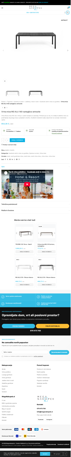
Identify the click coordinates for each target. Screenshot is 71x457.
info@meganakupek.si (45, 412)
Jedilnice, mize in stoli (31, 101)
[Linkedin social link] (12, 159)
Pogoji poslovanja (51, 444)
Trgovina (9, 101)
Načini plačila (41, 372)
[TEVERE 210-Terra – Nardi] (24, 233)
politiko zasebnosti (38, 356)
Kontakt (39, 386)
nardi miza (27, 156)
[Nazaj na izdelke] (5, 108)
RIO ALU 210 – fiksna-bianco (24, 277)
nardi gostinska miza (17, 156)
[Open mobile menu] (2, 8)
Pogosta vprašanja (42, 380)
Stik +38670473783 (32, 12)
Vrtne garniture (6, 377)
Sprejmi (45, 454)
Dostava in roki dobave (44, 369)
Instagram (49, 419)
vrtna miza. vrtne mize (48, 156)
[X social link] (7, 159)
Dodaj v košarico (17, 140)
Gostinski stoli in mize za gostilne (50, 101)
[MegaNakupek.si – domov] (45, 399)
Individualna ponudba (8, 406)
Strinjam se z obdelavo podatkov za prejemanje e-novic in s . (24, 356)
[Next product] (7, 108)
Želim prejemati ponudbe (59, 352)
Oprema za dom (19, 101)
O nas (3, 400)
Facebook (40, 419)
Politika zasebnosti (7, 414)
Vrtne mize (43, 153)
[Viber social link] (19, 159)
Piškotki (4, 417)
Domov (3, 101)
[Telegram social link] (17, 159)
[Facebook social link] (5, 159)
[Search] (68, 12)
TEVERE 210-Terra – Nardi (23, 244)
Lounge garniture (7, 375)
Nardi (3, 389)
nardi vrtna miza (36, 156)
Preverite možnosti (57, 133)
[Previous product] (2, 108)
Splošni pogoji (6, 411)
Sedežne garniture (7, 383)
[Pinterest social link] (10, 159)
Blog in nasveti (6, 409)
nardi (8, 156)
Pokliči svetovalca (53, 326)
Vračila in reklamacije (43, 377)
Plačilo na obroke (42, 375)
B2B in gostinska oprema (9, 403)
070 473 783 (44, 304)
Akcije (3, 369)
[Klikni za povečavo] (5, 81)
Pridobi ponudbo (18, 326)
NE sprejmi (57, 454)
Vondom (4, 392)
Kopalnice (5, 386)
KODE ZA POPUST (43, 2)
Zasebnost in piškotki (63, 444)
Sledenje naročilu (42, 383)
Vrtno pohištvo (6, 372)
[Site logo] (35, 8)
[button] (3, 50)
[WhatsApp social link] (14, 159)
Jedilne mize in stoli (8, 380)
